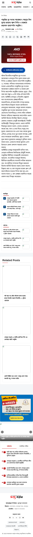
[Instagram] (20, 517)
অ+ (25, 37)
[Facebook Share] (2, 37)
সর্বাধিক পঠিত (23, 446)
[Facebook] (10, 517)
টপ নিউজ (4, 16)
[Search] (30, 2)
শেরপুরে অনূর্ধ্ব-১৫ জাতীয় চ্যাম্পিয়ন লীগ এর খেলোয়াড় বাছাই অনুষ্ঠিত (19, 462)
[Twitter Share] (6, 37)
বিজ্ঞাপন (16, 530)
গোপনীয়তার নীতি (22, 526)
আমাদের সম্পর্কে (13, 522)
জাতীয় (10, 7)
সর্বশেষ (3, 7)
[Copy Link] (17, 37)
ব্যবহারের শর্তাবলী (10, 526)
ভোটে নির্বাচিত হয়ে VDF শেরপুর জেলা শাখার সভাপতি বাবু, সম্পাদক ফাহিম (18, 469)
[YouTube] (23, 517)
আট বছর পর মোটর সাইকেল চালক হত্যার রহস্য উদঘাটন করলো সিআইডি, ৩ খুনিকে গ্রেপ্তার (11, 231)
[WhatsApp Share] (10, 37)
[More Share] (13, 37)
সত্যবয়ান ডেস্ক (9, 29)
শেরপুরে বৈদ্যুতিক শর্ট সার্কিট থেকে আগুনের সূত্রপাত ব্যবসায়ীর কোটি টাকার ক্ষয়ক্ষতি (14, 200)
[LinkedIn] (16, 517)
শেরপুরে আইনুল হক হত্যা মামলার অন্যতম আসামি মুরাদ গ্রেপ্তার (13, 216)
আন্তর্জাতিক (17, 7)
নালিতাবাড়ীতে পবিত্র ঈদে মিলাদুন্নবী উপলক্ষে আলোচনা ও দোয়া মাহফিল (17, 476)
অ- (28, 37)
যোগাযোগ (22, 522)
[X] (13, 517)
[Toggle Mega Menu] (3, 2)
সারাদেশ (25, 7)
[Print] (21, 37)
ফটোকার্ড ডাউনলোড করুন (14, 70)
